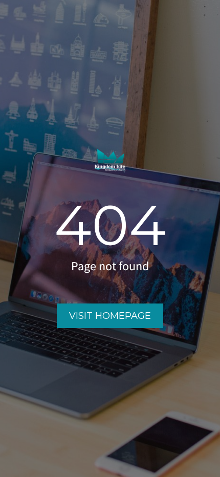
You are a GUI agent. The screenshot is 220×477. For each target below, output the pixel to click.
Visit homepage (110, 315)
